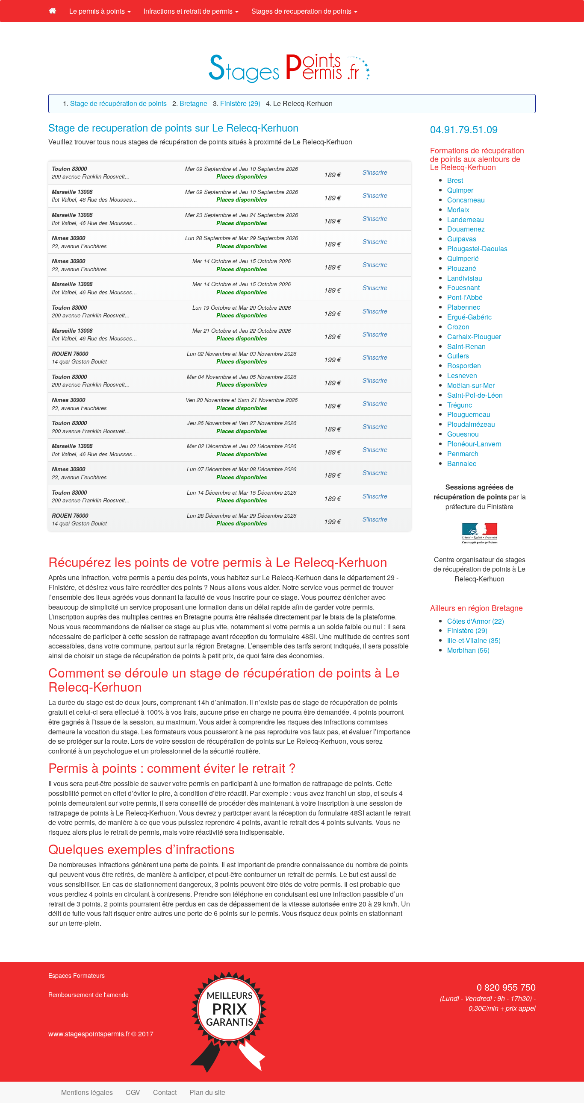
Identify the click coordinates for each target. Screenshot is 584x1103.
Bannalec (461, 463)
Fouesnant (463, 287)
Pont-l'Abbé (465, 297)
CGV (133, 1092)
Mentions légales (87, 1092)
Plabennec (463, 307)
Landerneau (465, 219)
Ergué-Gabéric (469, 317)
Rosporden (464, 365)
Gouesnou (463, 434)
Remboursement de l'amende (88, 994)
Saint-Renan (466, 346)
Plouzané (461, 268)
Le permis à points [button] (98, 11)
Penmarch (462, 453)
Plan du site (207, 1092)
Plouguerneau (468, 414)
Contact (165, 1092)
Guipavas (461, 238)
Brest (455, 180)
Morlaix (458, 209)
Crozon (458, 326)
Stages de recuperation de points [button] (302, 11)
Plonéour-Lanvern (474, 444)
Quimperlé (463, 258)
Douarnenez (466, 229)
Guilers (458, 356)
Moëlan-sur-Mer (471, 385)
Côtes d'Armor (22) (475, 621)
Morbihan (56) (468, 650)
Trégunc (459, 405)
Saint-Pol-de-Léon (475, 395)
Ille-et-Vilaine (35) (474, 640)
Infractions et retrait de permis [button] (189, 11)
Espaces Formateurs (76, 975)
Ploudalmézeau (471, 424)
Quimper (460, 190)
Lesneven (462, 375)
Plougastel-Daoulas (477, 248)
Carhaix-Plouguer (474, 336)
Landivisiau (464, 278)
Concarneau (466, 200)
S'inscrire (375, 172)
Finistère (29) (467, 630)
